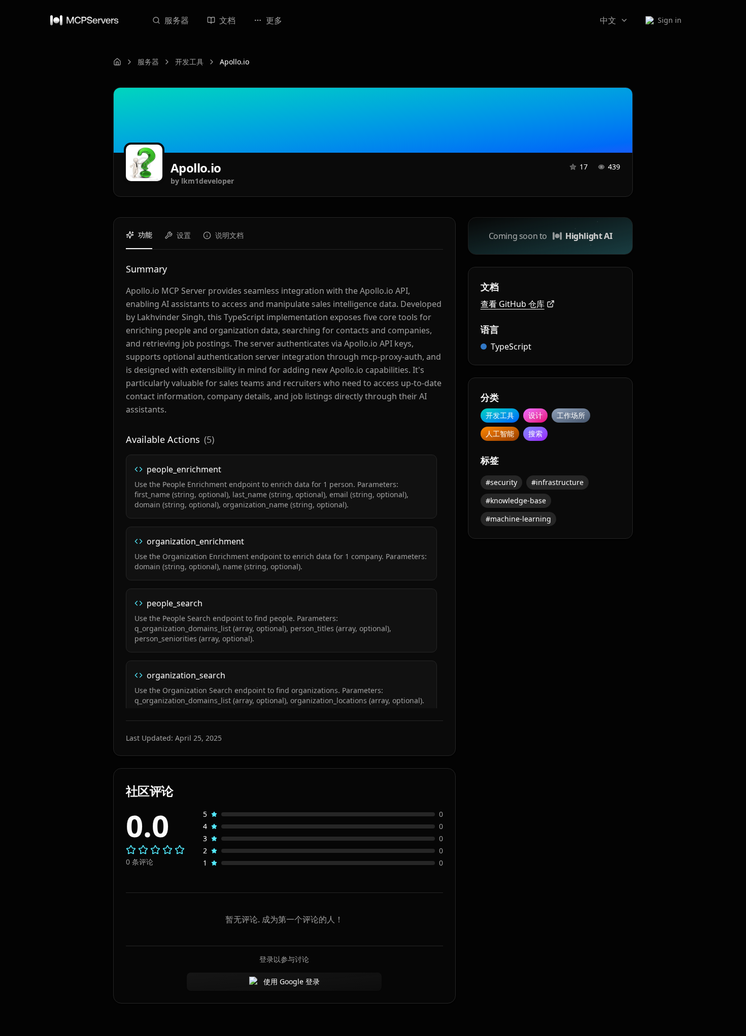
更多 (274, 20)
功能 (145, 234)
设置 (184, 235)
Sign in (670, 20)
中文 (608, 20)
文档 (227, 20)
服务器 (176, 20)
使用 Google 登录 (291, 981)
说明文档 (229, 235)
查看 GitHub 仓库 (513, 303)
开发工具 (189, 61)
